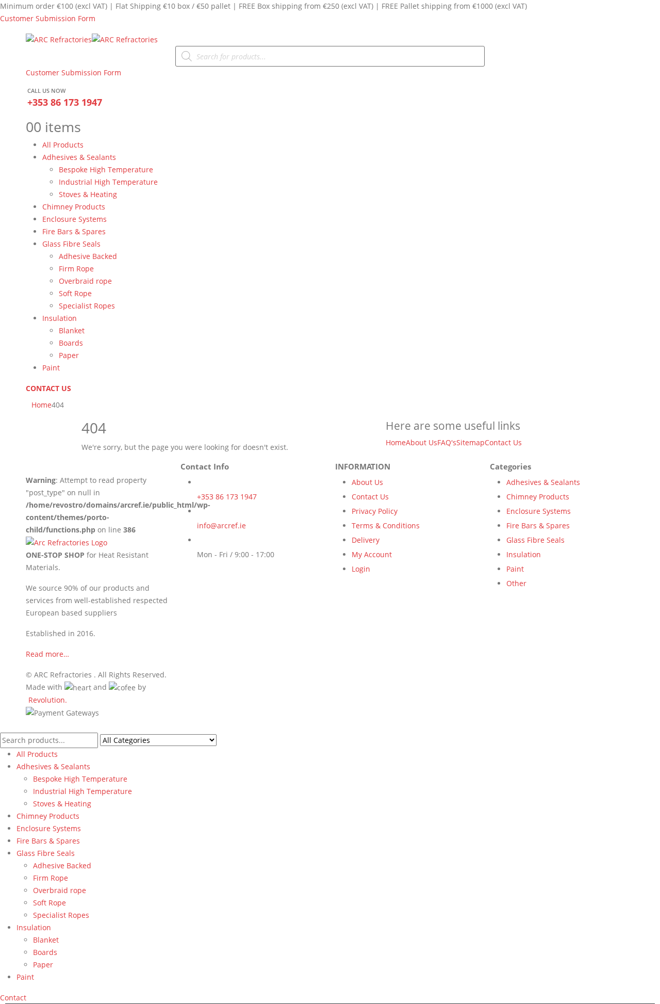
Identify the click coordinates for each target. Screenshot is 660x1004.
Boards (71, 343)
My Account (372, 554)
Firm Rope (76, 268)
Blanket (72, 330)
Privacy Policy (375, 511)
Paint (51, 368)
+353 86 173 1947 (64, 102)
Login (361, 569)
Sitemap (470, 442)
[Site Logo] (92, 39)
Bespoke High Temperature (106, 169)
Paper (69, 355)
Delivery (366, 540)
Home (396, 442)
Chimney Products (73, 207)
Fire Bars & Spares (74, 231)
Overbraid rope (85, 281)
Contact (13, 997)
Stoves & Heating (88, 194)
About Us (421, 442)
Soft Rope (75, 293)
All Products (63, 145)
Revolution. (47, 700)
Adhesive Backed (88, 256)
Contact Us (503, 442)
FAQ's (446, 442)
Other (516, 583)
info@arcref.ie (221, 525)
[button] (6, 725)
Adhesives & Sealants (79, 157)
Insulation (59, 318)
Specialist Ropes (87, 306)
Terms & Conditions (386, 525)
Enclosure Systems (74, 219)
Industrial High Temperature (108, 182)
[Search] (222, 741)
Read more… (47, 654)
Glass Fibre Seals (71, 244)
